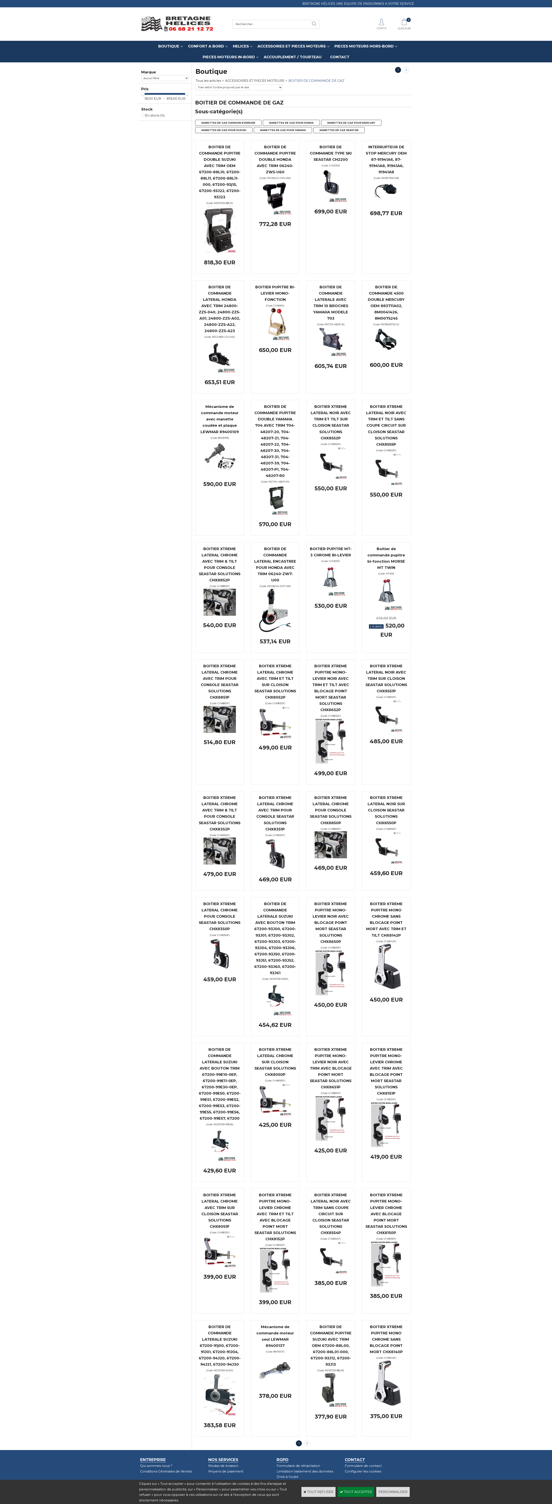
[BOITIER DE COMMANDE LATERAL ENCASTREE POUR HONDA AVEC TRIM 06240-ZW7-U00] (275, 631)
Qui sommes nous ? (156, 1466)
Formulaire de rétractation (298, 1466)
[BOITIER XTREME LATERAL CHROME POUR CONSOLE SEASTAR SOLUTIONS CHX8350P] (220, 969)
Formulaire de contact (363, 1466)
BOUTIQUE (168, 46)
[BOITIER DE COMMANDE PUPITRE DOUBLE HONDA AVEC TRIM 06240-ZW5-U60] (275, 213)
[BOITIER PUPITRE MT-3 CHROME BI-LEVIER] (331, 595)
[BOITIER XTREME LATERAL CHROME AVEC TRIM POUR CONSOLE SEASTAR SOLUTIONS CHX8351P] (275, 869)
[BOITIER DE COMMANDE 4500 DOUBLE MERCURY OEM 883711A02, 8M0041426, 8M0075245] (386, 354)
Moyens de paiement (225, 1471)
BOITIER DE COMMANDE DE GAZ (316, 81)
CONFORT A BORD (206, 46)
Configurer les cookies (363, 1471)
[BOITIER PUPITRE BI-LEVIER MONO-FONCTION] (275, 340)
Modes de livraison (223, 1466)
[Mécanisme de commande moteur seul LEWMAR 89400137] (275, 1385)
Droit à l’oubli (287, 1477)
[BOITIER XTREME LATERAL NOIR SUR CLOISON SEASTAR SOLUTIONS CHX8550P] (386, 862)
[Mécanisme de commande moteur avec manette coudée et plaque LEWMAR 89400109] (220, 474)
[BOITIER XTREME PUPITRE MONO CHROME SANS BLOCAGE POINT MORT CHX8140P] (386, 1406)
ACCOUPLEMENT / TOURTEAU (292, 57)
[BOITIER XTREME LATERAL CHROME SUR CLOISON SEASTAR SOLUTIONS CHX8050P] (275, 1114)
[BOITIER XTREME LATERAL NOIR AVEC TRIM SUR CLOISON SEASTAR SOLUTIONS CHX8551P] (386, 731)
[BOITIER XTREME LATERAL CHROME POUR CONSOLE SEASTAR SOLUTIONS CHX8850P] (331, 857)
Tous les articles (208, 81)
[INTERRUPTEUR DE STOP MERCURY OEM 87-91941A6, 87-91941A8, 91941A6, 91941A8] (386, 203)
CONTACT (339, 57)
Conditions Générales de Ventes (166, 1471)
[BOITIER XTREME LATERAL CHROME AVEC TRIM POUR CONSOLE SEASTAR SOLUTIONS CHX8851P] (220, 732)
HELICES (241, 46)
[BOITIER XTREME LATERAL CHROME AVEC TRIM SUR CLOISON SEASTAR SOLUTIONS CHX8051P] (220, 1266)
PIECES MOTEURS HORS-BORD (364, 46)
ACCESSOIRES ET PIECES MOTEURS (291, 46)
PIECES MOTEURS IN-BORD (229, 57)
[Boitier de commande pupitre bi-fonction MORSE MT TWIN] (386, 609)
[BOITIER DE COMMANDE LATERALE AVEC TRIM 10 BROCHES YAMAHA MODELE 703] (331, 355)
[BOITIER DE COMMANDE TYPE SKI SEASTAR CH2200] (331, 201)
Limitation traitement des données (305, 1471)
